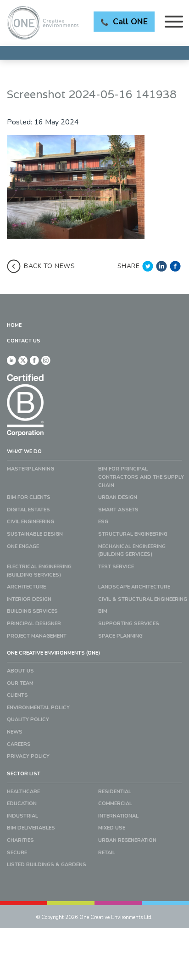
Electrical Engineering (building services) (39, 570)
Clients (17, 695)
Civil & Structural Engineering (142, 599)
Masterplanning (30, 468)
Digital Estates (28, 509)
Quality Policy (28, 719)
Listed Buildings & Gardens (46, 864)
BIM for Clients (28, 497)
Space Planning (120, 636)
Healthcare (23, 791)
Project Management (37, 636)
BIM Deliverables (31, 827)
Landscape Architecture (134, 586)
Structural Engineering (132, 534)
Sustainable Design (35, 534)
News (14, 731)
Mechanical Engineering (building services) (132, 550)
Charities (20, 840)
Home (14, 325)
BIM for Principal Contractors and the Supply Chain (141, 476)
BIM (102, 611)
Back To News (49, 266)
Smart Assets (118, 509)
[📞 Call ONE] (94, 53)
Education (22, 803)
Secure (17, 852)
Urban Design (117, 497)
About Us (20, 670)
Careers (19, 744)
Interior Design (29, 599)
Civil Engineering (30, 521)
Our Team (20, 683)
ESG (103, 521)
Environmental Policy (38, 707)
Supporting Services (128, 623)
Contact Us (23, 340)
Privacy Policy (28, 756)
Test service (116, 566)
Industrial (22, 815)
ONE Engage (23, 546)
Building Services (32, 611)
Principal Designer (34, 623)
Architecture (26, 586)
